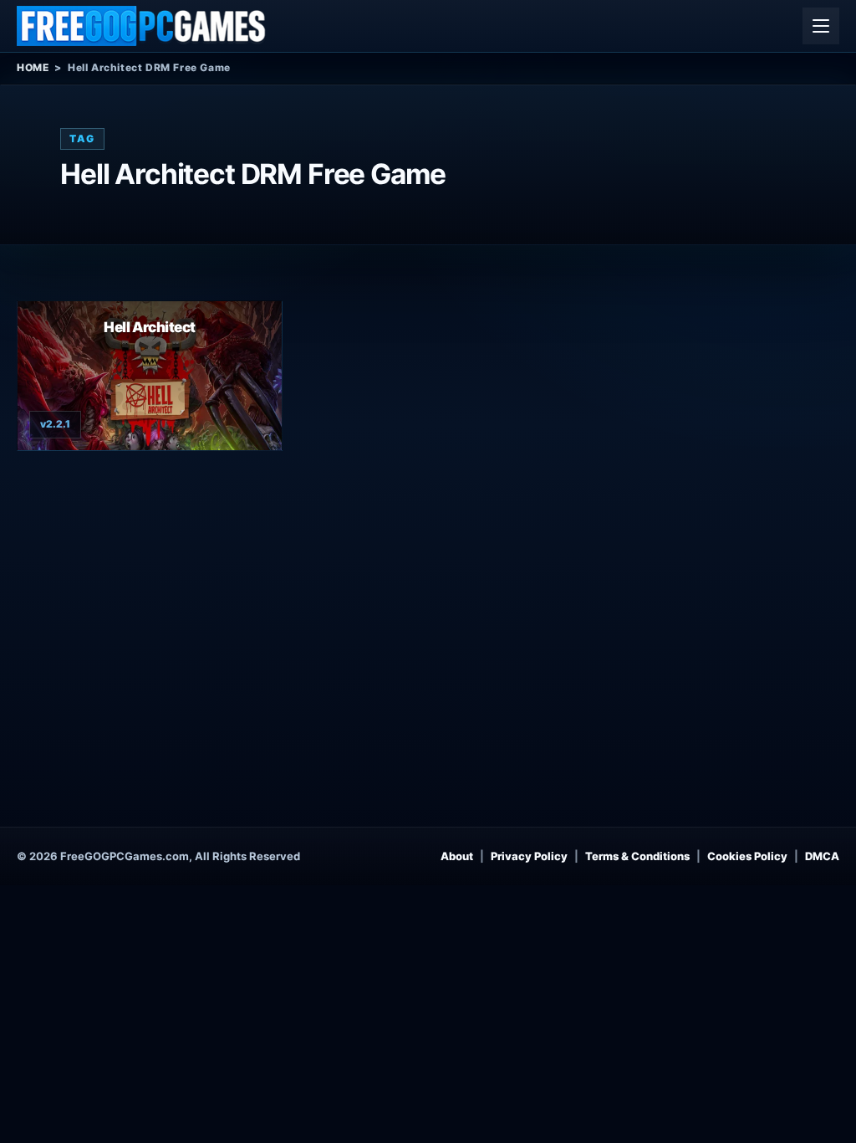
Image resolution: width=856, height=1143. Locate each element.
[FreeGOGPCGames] (142, 26)
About (457, 856)
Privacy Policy (529, 856)
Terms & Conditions (637, 856)
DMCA (822, 856)
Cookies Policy (747, 856)
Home (32, 67)
